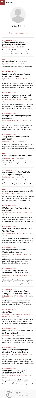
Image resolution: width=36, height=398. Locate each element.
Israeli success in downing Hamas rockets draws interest (16, 75)
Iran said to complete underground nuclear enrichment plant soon (16, 96)
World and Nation (9, 40)
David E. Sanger (9, 100)
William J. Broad (9, 47)
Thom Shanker (8, 79)
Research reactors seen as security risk (17, 191)
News (4, 59)
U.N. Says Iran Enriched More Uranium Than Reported (14, 251)
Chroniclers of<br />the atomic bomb (17, 155)
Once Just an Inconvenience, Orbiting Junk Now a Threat (17, 332)
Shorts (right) (7, 312)
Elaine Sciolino (8, 354)
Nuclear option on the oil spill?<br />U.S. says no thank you (16, 173)
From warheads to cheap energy (15, 61)
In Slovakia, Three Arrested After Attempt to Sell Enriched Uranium (16, 292)
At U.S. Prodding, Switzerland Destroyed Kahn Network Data (15, 271)
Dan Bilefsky (8, 296)
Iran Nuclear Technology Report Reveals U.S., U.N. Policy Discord (15, 351)
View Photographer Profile (19, 33)
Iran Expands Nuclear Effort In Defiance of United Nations (15, 371)
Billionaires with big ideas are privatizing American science (14, 43)
